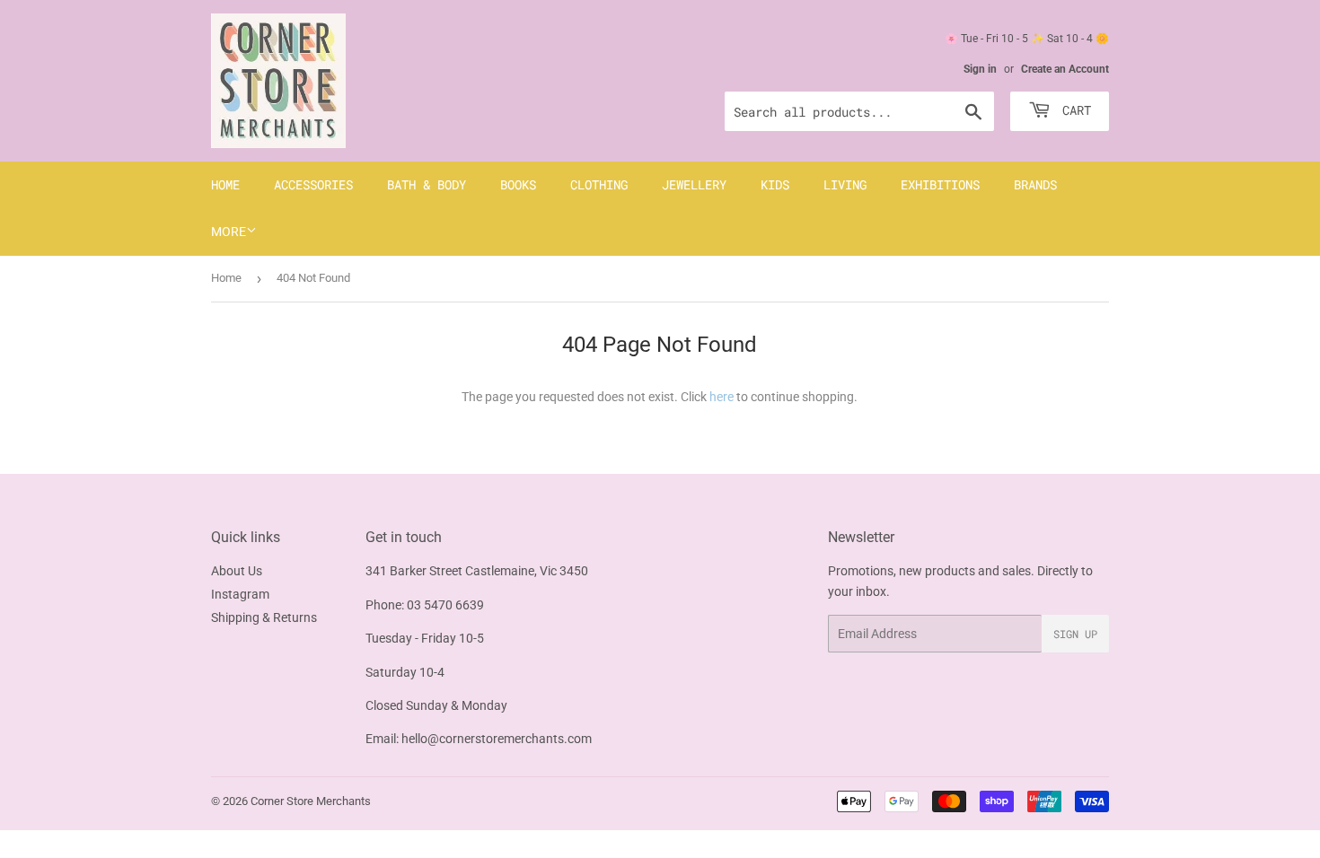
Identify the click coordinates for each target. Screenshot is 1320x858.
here (721, 397)
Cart (1073, 109)
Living (845, 184)
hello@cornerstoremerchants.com (496, 738)
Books (518, 184)
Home (225, 184)
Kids (775, 184)
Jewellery (694, 184)
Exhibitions (940, 184)
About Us (236, 571)
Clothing (599, 184)
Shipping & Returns (264, 617)
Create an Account (1065, 69)
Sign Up (1075, 633)
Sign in (980, 69)
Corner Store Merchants (311, 801)
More (228, 231)
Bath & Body (426, 184)
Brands (1035, 184)
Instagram (240, 594)
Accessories (313, 184)
